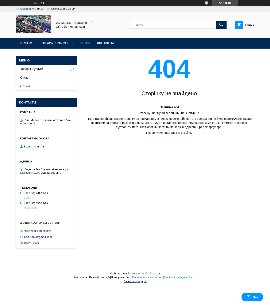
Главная (26, 43)
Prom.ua (155, 273)
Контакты (105, 43)
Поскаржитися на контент (147, 277)
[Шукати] (221, 25)
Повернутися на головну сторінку (169, 132)
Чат (255, 297)
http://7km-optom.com (37, 230)
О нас (85, 43)
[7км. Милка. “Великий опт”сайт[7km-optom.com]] (33, 32)
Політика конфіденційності (180, 277)
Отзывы (25, 86)
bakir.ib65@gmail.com (38, 236)
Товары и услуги (55, 43)
